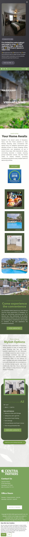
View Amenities (14, 328)
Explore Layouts (12, 430)
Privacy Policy (21, 519)
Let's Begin (14, 106)
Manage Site (13, 519)
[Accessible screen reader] (1, 69)
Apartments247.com (20, 514)
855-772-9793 (7, 487)
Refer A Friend (14, 507)
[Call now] (9, 69)
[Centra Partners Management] (9, 472)
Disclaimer (6, 519)
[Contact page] (4, 69)
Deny (9, 534)
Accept (3, 534)
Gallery (14, 166)
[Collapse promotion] (27, 2)
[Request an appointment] (6, 69)
